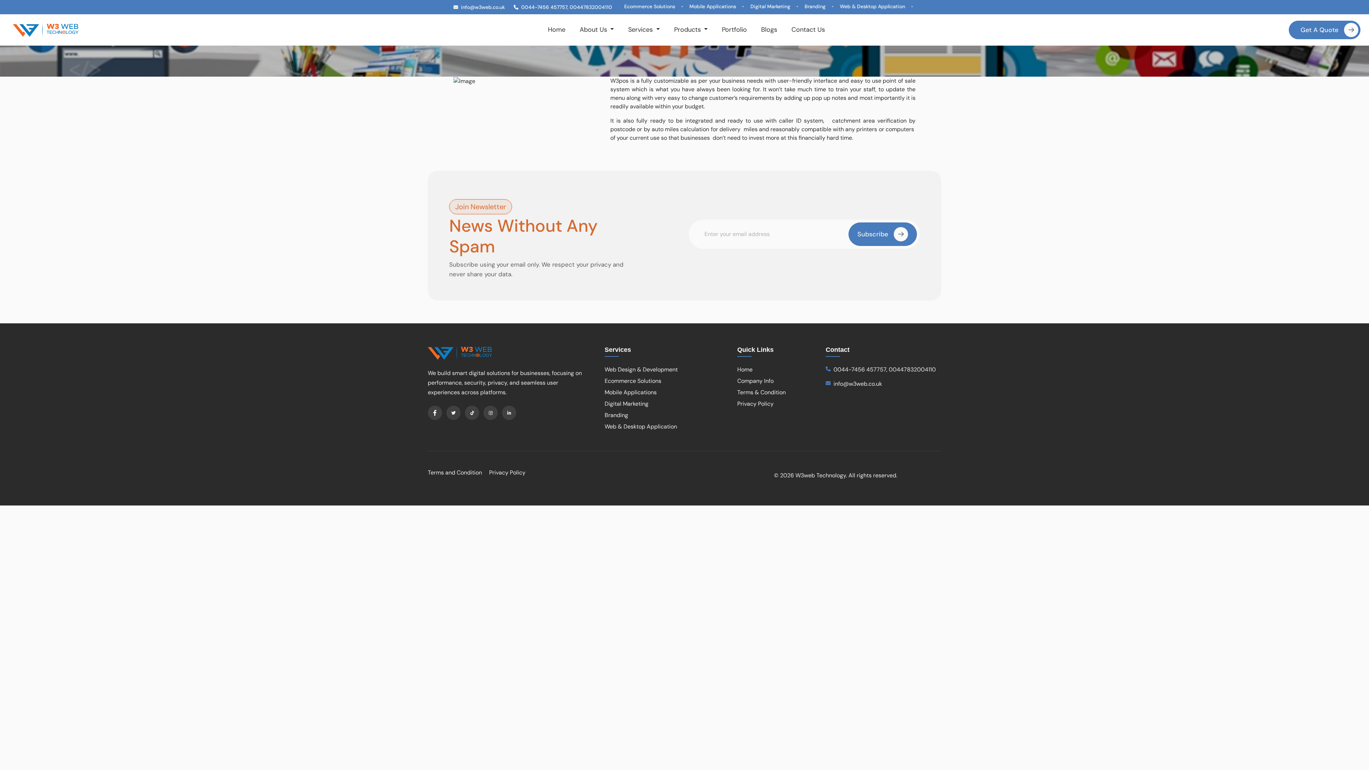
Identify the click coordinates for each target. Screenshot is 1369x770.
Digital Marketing (626, 403)
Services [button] (641, 29)
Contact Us (808, 29)
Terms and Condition (455, 472)
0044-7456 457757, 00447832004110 (885, 369)
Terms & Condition (761, 392)
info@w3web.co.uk (858, 383)
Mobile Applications (631, 392)
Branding (616, 415)
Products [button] (688, 29)
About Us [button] (594, 29)
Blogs (769, 29)
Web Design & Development (641, 369)
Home (556, 29)
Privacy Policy (755, 403)
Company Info (755, 381)
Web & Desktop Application (641, 426)
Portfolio (734, 29)
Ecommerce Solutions (633, 381)
